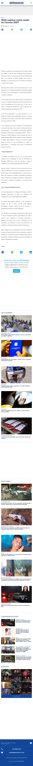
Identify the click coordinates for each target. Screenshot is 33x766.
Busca (31, 3)
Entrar (16, 271)
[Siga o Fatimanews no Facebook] (31, 743)
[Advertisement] (16, 51)
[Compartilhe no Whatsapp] (12, 29)
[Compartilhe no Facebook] (2, 29)
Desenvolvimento (13, 761)
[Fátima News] (16, 2)
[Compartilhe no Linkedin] (31, 29)
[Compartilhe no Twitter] (21, 29)
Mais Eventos (16, 696)
